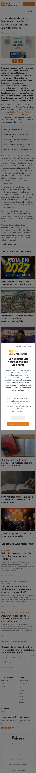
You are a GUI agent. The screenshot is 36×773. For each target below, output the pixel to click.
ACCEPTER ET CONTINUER (18, 424)
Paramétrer (18, 418)
